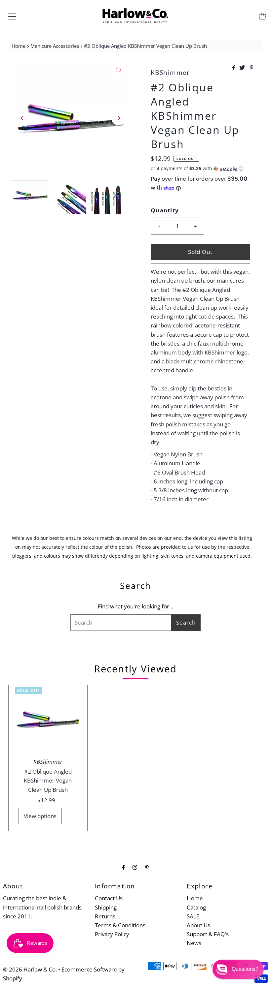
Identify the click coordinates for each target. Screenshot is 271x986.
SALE (193, 916)
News (194, 943)
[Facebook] (123, 866)
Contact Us (109, 898)
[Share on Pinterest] (251, 68)
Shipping (106, 907)
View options (40, 816)
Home (18, 46)
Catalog (196, 907)
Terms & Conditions (120, 925)
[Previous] (22, 118)
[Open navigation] (12, 16)
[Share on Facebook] (234, 68)
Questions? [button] (245, 969)
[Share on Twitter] (242, 68)
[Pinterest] (147, 866)
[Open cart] (262, 16)
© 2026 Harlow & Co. (30, 969)
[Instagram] (135, 866)
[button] (200, 168)
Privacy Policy (112, 934)
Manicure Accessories (54, 46)
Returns (105, 916)
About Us (198, 925)
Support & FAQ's (208, 934)
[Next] (118, 118)
